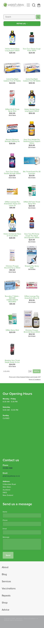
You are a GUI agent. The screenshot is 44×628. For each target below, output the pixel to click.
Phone (5, 520)
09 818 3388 (7, 468)
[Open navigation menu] (28, 5)
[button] (33, 5)
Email (5, 528)
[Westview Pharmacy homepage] (14, 5)
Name (5, 512)
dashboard (19, 618)
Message (6, 537)
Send (8, 555)
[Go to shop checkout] (39, 5)
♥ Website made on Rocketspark (20, 619)
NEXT (36, 371)
